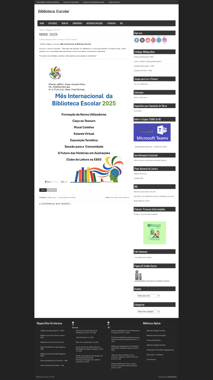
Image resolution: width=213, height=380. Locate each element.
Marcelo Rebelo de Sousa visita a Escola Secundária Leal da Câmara (124, 364)
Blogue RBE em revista (141, 201)
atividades (52, 190)
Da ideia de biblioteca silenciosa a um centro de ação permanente (125, 338)
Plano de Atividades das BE (93, 2)
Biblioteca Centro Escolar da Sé (52, 342)
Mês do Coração (82, 342)
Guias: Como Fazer (140, 97)
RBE (109, 327)
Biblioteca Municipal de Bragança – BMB (53, 355)
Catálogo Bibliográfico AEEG (144, 57)
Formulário (138, 111)
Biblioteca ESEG (51, 39)
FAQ (121, 23)
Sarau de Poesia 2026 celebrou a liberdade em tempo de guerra (88, 348)
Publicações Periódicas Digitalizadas (160, 350)
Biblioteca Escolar (53, 11)
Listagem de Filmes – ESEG (143, 71)
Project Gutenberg (153, 340)
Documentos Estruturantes (48, 2)
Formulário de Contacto (143, 257)
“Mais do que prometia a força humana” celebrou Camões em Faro (124, 356)
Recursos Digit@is (95, 23)
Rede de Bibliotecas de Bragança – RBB (53, 348)
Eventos (65, 23)
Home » (42, 29)
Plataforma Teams (160, 147)
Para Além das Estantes (117, 197)
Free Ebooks (151, 359)
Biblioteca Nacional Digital (156, 335)
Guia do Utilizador (71, 2)
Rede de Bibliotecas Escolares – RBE (54, 360)
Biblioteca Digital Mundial (156, 345)
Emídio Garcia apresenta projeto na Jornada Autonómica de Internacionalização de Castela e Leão (89, 359)
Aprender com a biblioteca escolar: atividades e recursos (154, 196)
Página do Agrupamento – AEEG (52, 330)
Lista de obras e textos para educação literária (150, 160)
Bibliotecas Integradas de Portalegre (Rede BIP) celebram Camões (125, 347)
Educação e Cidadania (155, 354)
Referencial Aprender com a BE (145, 192)
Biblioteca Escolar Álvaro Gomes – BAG (53, 336)
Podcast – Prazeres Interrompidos (146, 214)
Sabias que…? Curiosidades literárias (57, 197)
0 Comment (73, 39)
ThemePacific (172, 377)
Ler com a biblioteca (141, 84)
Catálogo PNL (138, 178)
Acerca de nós (114, 2)
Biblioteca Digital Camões (156, 330)
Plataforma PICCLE (140, 174)
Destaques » (49, 29)
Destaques (52, 23)
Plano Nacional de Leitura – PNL (52, 365)
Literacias (111, 23)
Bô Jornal (75, 327)
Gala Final (79, 337)
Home (42, 23)
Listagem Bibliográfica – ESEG (144, 66)
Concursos (77, 23)
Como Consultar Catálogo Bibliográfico (147, 61)
